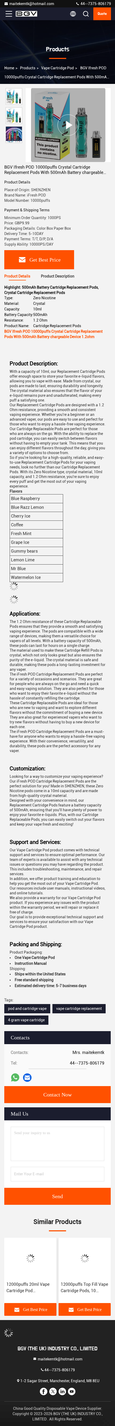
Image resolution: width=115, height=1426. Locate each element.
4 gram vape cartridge (26, 1020)
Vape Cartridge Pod (57, 68)
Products (27, 68)
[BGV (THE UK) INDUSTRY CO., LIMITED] (26, 13)
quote (102, 14)
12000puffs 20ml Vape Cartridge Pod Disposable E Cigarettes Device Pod (28, 1288)
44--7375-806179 (95, 4)
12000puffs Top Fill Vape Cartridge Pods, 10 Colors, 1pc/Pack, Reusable (84, 1288)
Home (9, 68)
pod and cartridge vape (27, 1008)
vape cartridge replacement (79, 1008)
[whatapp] (15, 1077)
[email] (27, 1078)
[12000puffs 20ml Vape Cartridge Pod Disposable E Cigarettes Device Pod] (30, 1258)
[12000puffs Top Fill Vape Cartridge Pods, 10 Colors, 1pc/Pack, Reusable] (85, 1258)
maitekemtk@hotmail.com (31, 4)
